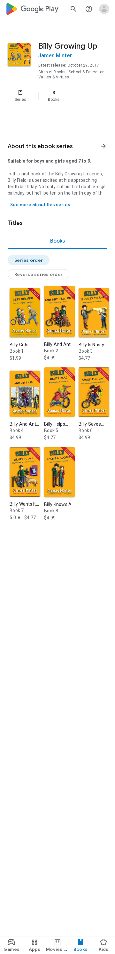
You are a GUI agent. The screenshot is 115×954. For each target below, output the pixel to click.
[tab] (57, 241)
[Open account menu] (104, 9)
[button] (29, 260)
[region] (57, 96)
